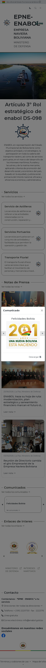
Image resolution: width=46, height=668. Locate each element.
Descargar (34, 357)
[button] (3, 333)
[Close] (42, 310)
